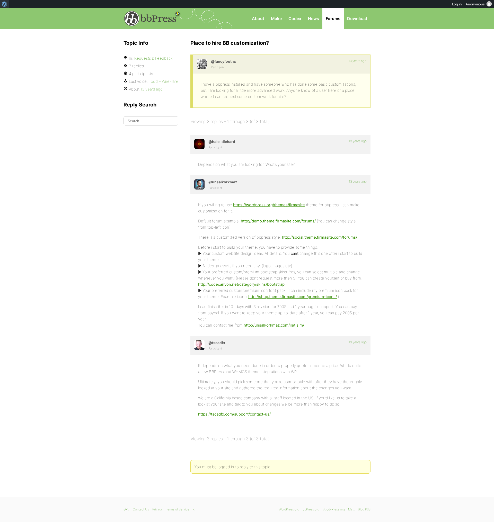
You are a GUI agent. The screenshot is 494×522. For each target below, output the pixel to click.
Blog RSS (364, 509)
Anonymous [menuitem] (475, 4)
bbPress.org (150, 18)
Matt (351, 509)
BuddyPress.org (334, 509)
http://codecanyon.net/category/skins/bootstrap (241, 284)
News (313, 18)
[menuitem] (4, 4)
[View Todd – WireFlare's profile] (199, 345)
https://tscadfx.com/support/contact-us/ (234, 414)
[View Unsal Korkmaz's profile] (199, 184)
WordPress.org (289, 509)
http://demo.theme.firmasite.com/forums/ (278, 221)
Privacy (157, 509)
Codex (294, 18)
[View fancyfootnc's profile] (202, 64)
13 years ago (357, 61)
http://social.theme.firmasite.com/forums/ (319, 237)
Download (357, 18)
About (258, 18)
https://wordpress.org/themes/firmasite (269, 204)
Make (276, 18)
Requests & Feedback (153, 58)
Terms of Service (177, 509)
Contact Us (141, 509)
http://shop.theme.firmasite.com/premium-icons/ (292, 296)
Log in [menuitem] (457, 4)
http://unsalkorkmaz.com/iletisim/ (274, 325)
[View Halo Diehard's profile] (199, 144)
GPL (126, 509)
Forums (333, 18)
